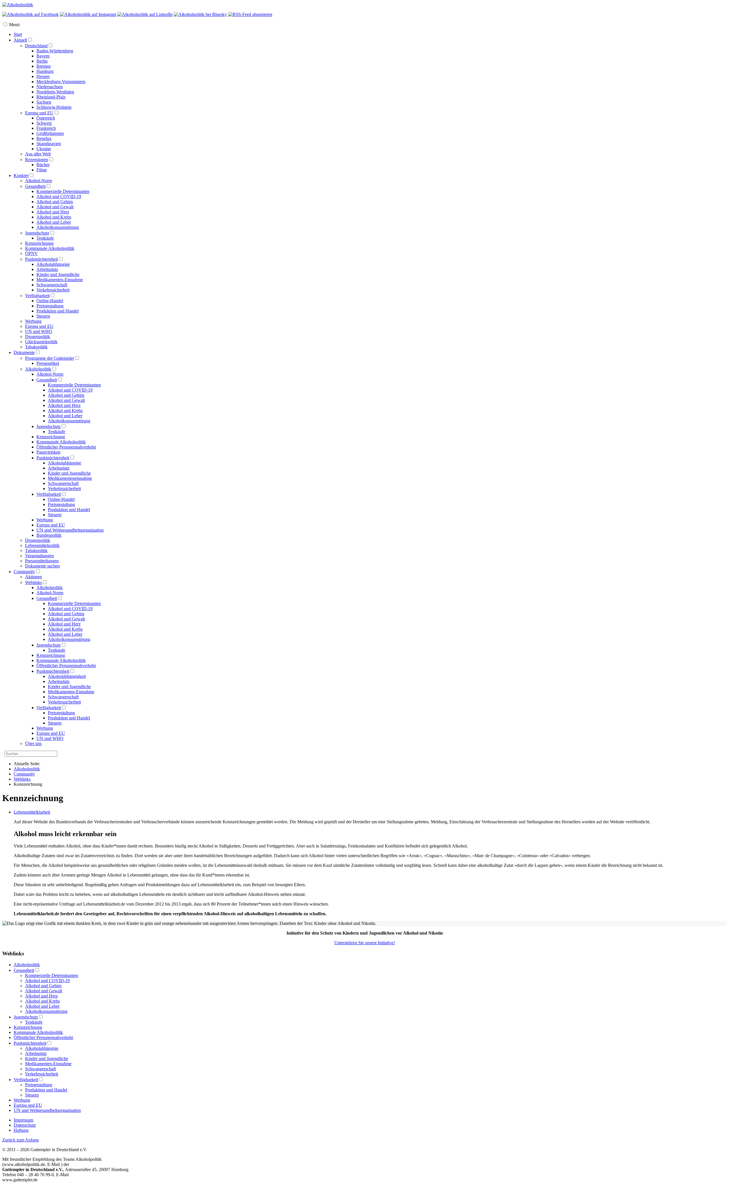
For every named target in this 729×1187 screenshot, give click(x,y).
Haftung (21, 1130)
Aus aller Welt (38, 153)
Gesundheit (35, 186)
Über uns (33, 743)
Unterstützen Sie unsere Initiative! (364, 942)
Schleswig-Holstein (53, 107)
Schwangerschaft (51, 284)
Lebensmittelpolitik (42, 545)
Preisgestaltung (50, 305)
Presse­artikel (47, 363)
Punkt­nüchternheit (52, 457)
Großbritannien (50, 133)
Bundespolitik (49, 535)
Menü (14, 24)
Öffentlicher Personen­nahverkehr (66, 447)
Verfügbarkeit (37, 295)
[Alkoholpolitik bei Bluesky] (200, 14)
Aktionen (33, 576)
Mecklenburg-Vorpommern (60, 81)
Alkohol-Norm (38, 180)
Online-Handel (49, 300)
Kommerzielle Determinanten (62, 191)
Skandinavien (48, 143)
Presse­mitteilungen (42, 560)
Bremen (43, 66)
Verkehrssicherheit (52, 289)
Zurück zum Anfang (20, 1139)
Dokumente (24, 352)
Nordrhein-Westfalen (55, 91)
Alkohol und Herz (52, 211)
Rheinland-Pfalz (50, 96)
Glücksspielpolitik (41, 341)
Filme (41, 169)
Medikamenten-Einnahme (59, 279)
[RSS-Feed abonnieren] (250, 14)
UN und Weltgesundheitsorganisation (47, 1110)
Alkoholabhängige (53, 264)
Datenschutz (25, 1125)
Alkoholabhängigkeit (67, 676)
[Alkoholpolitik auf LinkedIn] (145, 14)
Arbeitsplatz (47, 269)
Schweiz (44, 123)
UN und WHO (38, 331)
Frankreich (46, 128)
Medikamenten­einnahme (70, 478)
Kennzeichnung (39, 243)
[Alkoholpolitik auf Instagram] (88, 14)
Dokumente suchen (42, 565)
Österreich (45, 118)
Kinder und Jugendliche (57, 274)
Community (24, 571)
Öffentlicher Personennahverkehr (66, 665)
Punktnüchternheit (41, 259)
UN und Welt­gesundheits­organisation (70, 530)
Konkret (21, 175)
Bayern (43, 56)
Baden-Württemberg (54, 50)
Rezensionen (36, 159)
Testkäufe (45, 238)
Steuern (43, 316)
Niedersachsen (49, 86)
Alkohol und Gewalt (54, 206)
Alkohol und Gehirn (54, 201)
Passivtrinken (48, 452)
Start (18, 34)
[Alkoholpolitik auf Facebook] (30, 14)
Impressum (23, 1120)
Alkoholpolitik (38, 369)
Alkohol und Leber (53, 222)
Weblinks (33, 582)
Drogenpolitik (37, 336)
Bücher (43, 164)
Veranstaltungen (39, 555)
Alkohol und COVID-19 (58, 196)
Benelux (44, 138)
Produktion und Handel (57, 310)
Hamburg (45, 71)
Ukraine (43, 148)
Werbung (33, 321)
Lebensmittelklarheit (32, 812)
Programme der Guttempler (49, 358)
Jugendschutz (37, 233)
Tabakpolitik (36, 346)
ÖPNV (31, 253)
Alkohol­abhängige (64, 462)
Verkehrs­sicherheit (64, 488)
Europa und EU (39, 112)
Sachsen (43, 102)
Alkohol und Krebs (53, 217)
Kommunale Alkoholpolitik (49, 248)
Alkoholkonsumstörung (57, 227)
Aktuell (20, 40)
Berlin (42, 61)
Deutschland (36, 45)
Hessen (43, 76)
